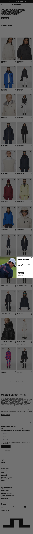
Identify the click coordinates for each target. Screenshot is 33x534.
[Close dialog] (31, 257)
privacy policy (21, 275)
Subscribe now (21, 273)
